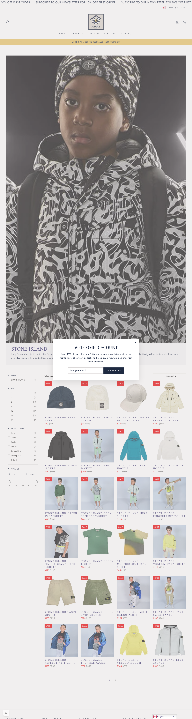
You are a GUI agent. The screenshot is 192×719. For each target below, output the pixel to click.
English (161, 716)
